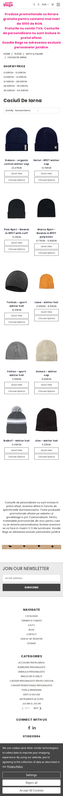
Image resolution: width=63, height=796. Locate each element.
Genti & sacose (31, 694)
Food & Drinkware (32, 689)
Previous (5, 792)
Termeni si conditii (31, 620)
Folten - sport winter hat (16, 373)
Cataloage (31, 616)
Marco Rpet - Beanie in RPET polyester (47, 233)
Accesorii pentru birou (31, 662)
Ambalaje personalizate (31, 671)
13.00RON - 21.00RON (15, 77)
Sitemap (31, 643)
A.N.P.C (31, 625)
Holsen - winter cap (46, 373)
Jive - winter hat (46, 440)
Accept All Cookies (32, 790)
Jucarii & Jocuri (31, 703)
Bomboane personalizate (31, 667)
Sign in (24, 638)
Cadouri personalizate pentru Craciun (31, 680)
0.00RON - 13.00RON (15, 72)
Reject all (31, 783)
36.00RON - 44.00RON (16, 90)
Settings (31, 775)
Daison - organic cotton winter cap (16, 162)
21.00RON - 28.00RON (15, 81)
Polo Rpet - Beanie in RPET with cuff (16, 231)
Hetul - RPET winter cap (46, 162)
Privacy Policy (14, 766)
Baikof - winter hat (17, 440)
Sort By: (10, 110)
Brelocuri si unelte (31, 676)
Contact (31, 634)
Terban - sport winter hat (16, 304)
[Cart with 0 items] (52, 4)
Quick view (16, 173)
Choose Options (16, 179)
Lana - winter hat (46, 302)
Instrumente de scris (31, 699)
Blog (31, 629)
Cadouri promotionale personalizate (31, 685)
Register (38, 638)
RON (44, 4)
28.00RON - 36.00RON (16, 86)
